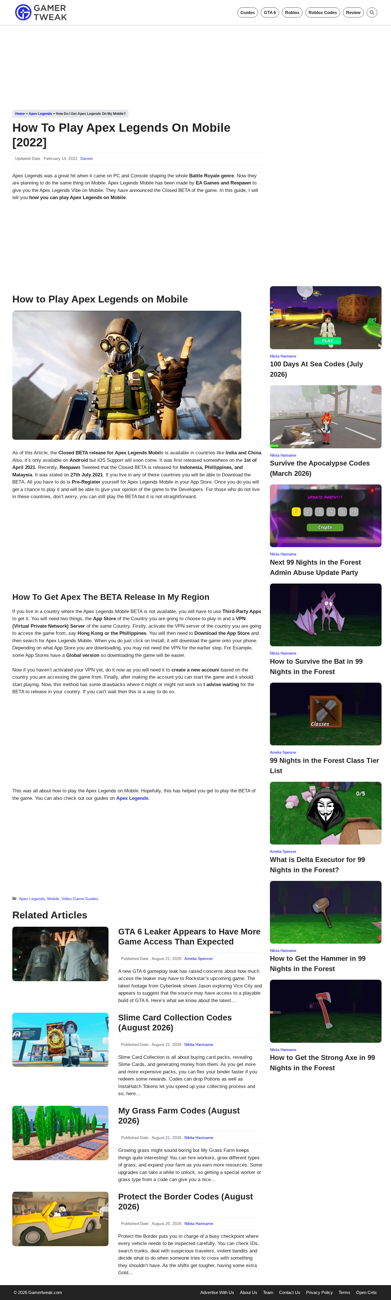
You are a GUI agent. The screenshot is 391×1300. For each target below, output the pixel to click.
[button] (372, 12)
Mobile (53, 898)
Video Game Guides (80, 898)
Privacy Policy (319, 1292)
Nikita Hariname (198, 1044)
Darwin (86, 158)
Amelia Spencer (198, 958)
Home (20, 114)
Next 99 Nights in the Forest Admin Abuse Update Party (315, 567)
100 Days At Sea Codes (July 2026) (316, 369)
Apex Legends (40, 114)
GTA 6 (270, 12)
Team (268, 1292)
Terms (344, 1292)
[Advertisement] (195, 65)
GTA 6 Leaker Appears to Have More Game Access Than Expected (189, 936)
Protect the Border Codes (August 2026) (185, 1201)
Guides (247, 12)
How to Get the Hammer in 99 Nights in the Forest (318, 964)
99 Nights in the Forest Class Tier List (324, 766)
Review (353, 12)
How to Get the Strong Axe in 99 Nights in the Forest (322, 1063)
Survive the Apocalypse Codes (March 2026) (320, 468)
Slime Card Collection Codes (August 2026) (175, 1022)
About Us (248, 1292)
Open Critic (366, 1292)
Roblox (292, 12)
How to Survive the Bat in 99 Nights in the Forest (316, 666)
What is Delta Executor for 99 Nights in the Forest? (317, 865)
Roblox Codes (323, 12)
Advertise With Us (217, 1292)
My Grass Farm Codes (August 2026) (179, 1115)
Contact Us (289, 1292)
